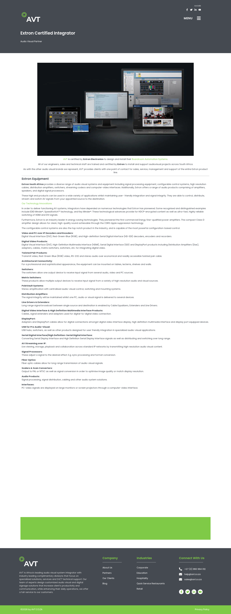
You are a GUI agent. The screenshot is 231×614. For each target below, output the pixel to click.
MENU (188, 18)
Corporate (142, 567)
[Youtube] (200, 10)
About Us (107, 567)
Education (142, 572)
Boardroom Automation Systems (149, 159)
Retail (140, 588)
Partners (107, 572)
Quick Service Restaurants (151, 583)
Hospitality (142, 578)
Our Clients (108, 578)
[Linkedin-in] (195, 10)
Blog (105, 583)
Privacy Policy (202, 609)
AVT (65, 159)
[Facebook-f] (187, 10)
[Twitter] (191, 10)
